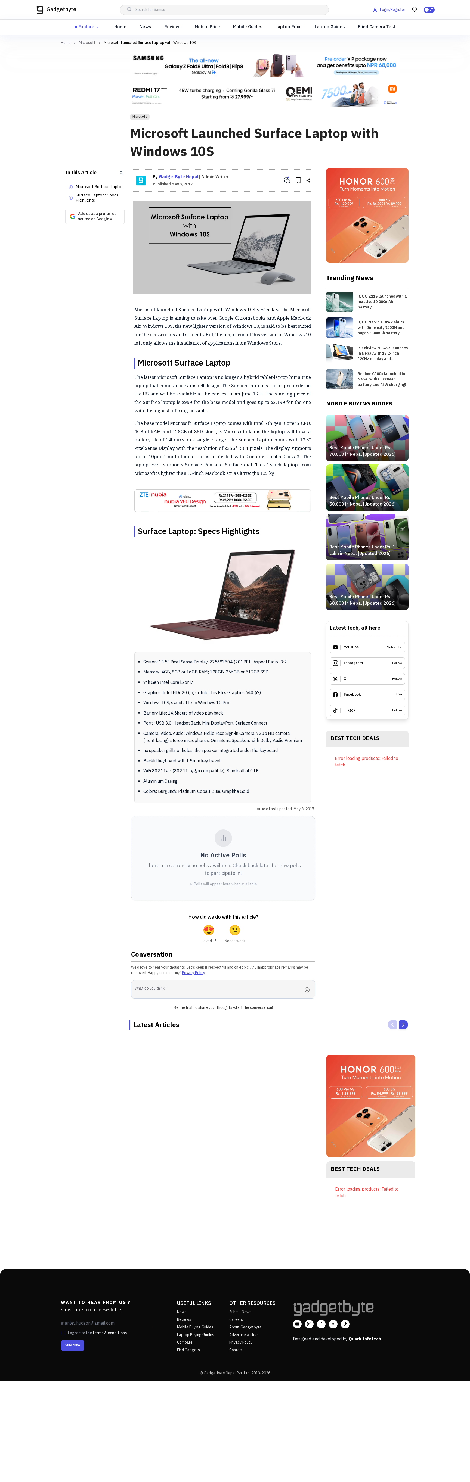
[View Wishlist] (414, 10)
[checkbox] (63, 1333)
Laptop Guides (330, 27)
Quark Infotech (365, 1339)
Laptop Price (289, 27)
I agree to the (97, 1333)
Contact (236, 1350)
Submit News (240, 1312)
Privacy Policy (193, 973)
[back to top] (453, 1467)
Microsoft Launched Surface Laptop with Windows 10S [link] (150, 43)
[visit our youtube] (297, 1324)
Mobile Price (207, 27)
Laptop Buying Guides (195, 1335)
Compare (185, 1342)
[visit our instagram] (309, 1324)
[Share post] (308, 180)
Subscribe (72, 1345)
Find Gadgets (188, 1350)
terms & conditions (110, 1333)
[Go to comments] (287, 180)
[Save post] (298, 180)
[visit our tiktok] (345, 1324)
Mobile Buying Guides (195, 1327)
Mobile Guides (247, 27)
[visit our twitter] (333, 1324)
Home (120, 27)
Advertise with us (244, 1335)
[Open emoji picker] (308, 989)
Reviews (173, 27)
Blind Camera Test (377, 27)
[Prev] (392, 1024)
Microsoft (87, 43)
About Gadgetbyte (245, 1327)
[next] (403, 1024)
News (145, 27)
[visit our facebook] (321, 1324)
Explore (86, 27)
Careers (236, 1319)
